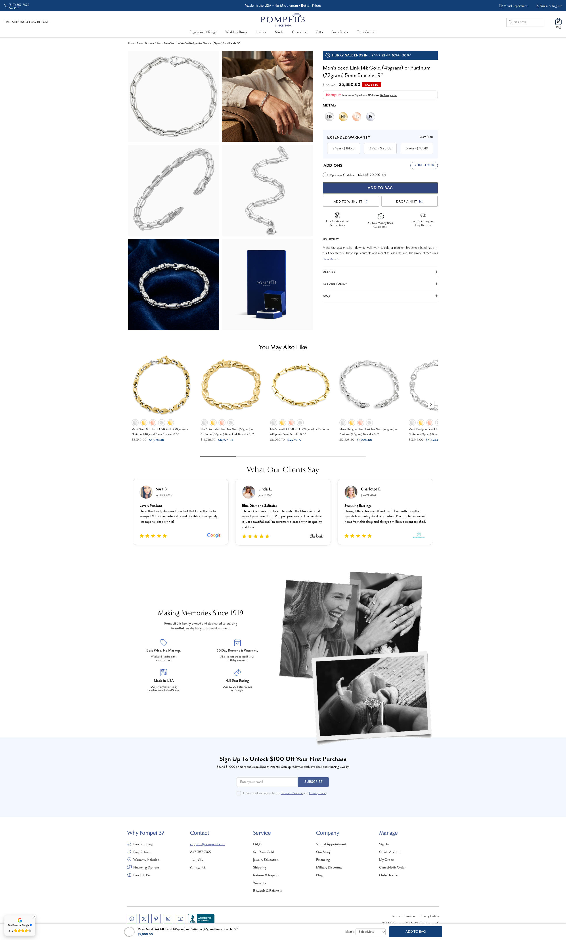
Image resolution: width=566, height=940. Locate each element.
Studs (279, 32)
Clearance (299, 32)
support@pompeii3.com (207, 844)
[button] (431, 404)
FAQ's (257, 844)
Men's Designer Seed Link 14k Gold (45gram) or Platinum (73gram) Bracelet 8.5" (368, 432)
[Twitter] (144, 918)
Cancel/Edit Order (392, 868)
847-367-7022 (201, 852)
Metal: (330, 106)
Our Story (323, 852)
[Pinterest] (156, 918)
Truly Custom (367, 32)
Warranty (259, 883)
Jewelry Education (266, 860)
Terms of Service (292, 793)
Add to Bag (415, 932)
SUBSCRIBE (313, 782)
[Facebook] (131, 918)
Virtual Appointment (331, 844)
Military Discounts (329, 868)
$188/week (373, 95)
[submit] (510, 23)
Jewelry (261, 32)
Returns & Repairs (266, 875)
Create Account (390, 852)
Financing (323, 860)
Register (557, 6)
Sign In (544, 6)
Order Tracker (389, 875)
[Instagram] (168, 918)
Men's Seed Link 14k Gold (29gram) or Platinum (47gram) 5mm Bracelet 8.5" (299, 432)
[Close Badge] (34, 916)
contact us (198, 868)
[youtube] (180, 918)
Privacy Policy (318, 793)
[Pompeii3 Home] (283, 20)
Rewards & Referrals (267, 891)
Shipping (259, 868)
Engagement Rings (203, 32)
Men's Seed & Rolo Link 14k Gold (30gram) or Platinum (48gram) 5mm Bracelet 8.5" (160, 432)
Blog (319, 875)
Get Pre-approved (388, 95)
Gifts (319, 32)
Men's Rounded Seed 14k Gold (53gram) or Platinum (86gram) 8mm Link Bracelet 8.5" (227, 432)
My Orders (386, 860)
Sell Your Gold (263, 852)
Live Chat (198, 860)
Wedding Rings (236, 32)
